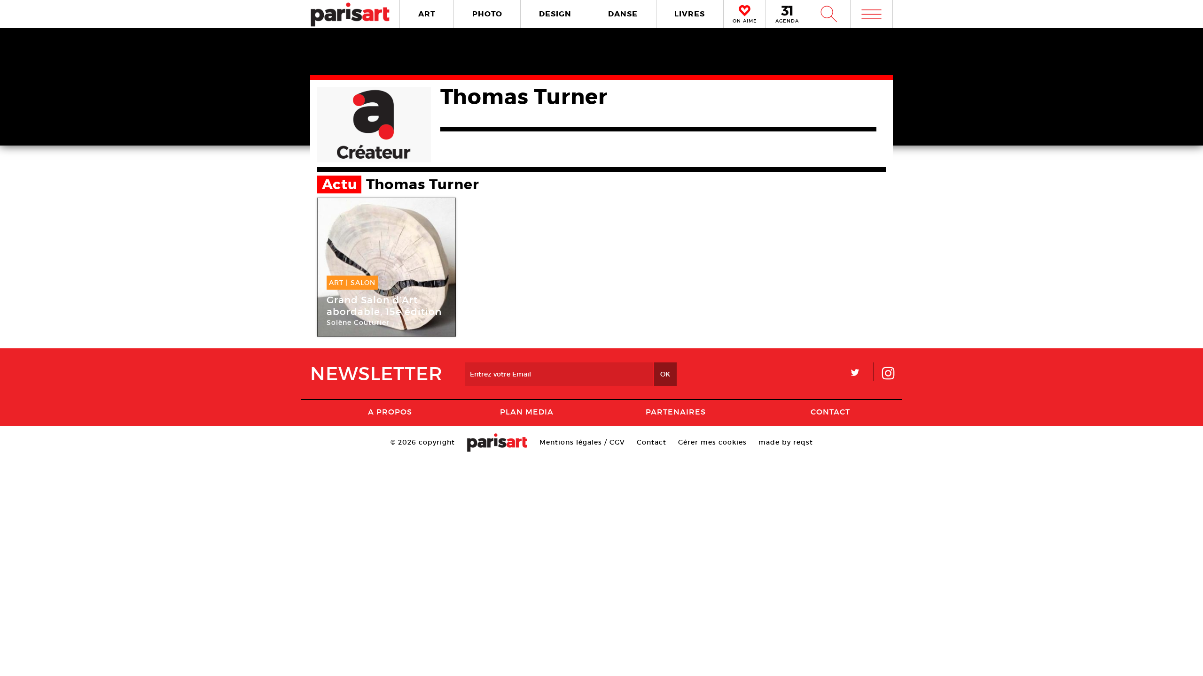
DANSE (623, 14)
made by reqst (785, 442)
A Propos (390, 411)
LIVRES (689, 14)
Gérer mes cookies (712, 442)
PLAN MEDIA (527, 411)
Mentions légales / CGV (582, 442)
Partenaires (676, 411)
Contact (830, 411)
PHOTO (487, 14)
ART (427, 14)
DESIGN (555, 14)
